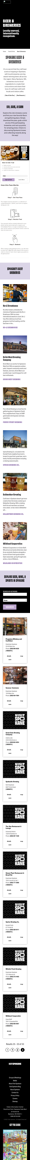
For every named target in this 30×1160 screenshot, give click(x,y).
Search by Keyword (10, 591)
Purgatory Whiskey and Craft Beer (14, 640)
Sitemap (15, 1101)
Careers (15, 1098)
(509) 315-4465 (14, 977)
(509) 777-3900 (14, 883)
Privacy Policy (15, 1095)
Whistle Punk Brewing (13, 969)
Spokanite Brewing (12, 781)
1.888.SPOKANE (15, 1116)
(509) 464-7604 (14, 695)
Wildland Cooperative (13, 1016)
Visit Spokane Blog (15, 1086)
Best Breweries (20, 95)
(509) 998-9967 (14, 1024)
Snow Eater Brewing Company (13, 734)
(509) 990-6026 (14, 649)
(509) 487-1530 (14, 836)
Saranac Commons (12, 688)
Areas (5, 600)
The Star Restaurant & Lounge (13, 827)
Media (15, 1081)
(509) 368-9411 (14, 930)
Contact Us (15, 1092)
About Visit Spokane (15, 1084)
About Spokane (15, 1089)
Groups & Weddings (15, 1078)
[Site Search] (23, 2)
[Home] (7, 2)
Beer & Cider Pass (10, 95)
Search (10, 607)
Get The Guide (15, 1125)
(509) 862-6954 (14, 742)
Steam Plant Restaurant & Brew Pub (15, 874)
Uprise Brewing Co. (12, 922)
